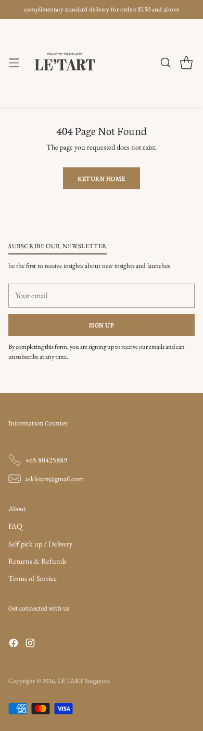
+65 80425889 (46, 460)
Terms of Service (32, 578)
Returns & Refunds (37, 561)
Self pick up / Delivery (40, 544)
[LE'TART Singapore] (65, 63)
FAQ (15, 526)
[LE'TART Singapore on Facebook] (13, 644)
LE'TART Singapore (84, 680)
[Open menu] (13, 63)
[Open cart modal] (186, 63)
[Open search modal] (165, 63)
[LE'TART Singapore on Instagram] (30, 644)
